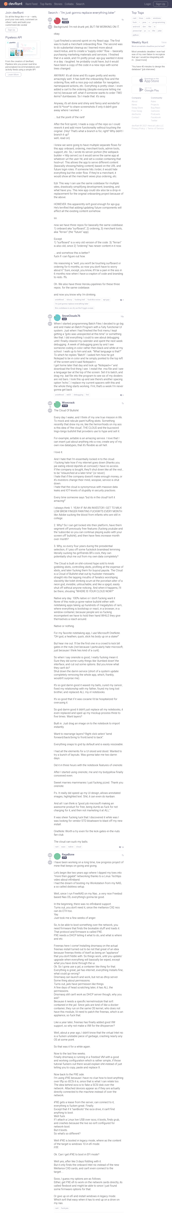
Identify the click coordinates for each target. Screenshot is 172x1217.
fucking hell (80, 300)
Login (147, 4)
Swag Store (137, 107)
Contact (135, 117)
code (148, 18)
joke (160, 31)
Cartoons (155, 111)
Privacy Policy (138, 128)
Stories (58, 4)
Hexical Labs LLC (156, 125)
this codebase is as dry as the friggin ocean (74, 308)
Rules (153, 101)
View (164, 42)
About (134, 101)
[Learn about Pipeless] (22, 49)
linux (141, 18)
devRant (135, 125)
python (136, 35)
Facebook (156, 117)
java (144, 22)
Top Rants (46, 4)
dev (144, 27)
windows (157, 18)
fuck (135, 22)
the (149, 27)
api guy (106, 300)
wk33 (69, 395)
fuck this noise (94, 300)
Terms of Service (156, 128)
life (153, 31)
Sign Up (160, 4)
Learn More (13, 74)
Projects (155, 104)
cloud (78, 847)
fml (87, 395)
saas (63, 847)
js (145, 31)
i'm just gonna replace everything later (72, 304)
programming (159, 22)
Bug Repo (155, 107)
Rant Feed (31, 4)
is (154, 27)
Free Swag (137, 111)
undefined (59, 300)
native (70, 847)
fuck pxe (64, 1208)
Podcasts (155, 114)
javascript (137, 31)
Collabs (69, 4)
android (136, 27)
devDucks (136, 114)
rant (56, 847)
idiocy (69, 300)
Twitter (154, 120)
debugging (78, 395)
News (134, 104)
